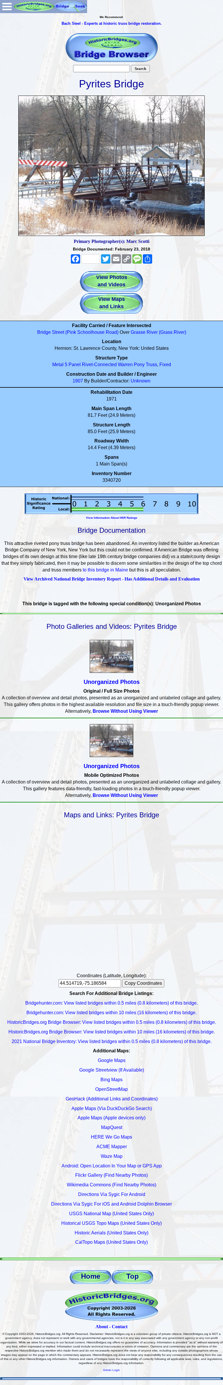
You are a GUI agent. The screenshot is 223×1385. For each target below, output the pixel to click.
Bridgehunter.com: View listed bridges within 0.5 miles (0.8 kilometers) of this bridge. (111, 1003)
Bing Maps (111, 1079)
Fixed (165, 364)
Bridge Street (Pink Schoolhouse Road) (77, 332)
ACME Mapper (111, 1146)
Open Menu (7, 6)
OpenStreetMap (111, 1089)
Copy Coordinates (143, 983)
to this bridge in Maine (105, 569)
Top (132, 1276)
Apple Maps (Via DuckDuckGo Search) (111, 1108)
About (102, 1326)
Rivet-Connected (99, 364)
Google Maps (111, 1060)
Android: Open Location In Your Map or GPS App (112, 1165)
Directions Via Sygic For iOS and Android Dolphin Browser (111, 1203)
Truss (151, 364)
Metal (58, 364)
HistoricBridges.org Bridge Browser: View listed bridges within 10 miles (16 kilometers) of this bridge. (111, 1031)
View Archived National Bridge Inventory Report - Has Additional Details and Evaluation (112, 578)
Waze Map (112, 1156)
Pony (139, 364)
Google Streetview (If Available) (111, 1070)
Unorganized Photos (112, 682)
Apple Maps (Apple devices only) (111, 1117)
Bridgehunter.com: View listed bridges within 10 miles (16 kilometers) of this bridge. (111, 1012)
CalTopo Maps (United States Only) (111, 1242)
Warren (125, 364)
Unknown (140, 380)
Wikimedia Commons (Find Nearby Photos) (111, 1184)
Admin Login (111, 1370)
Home (90, 1276)
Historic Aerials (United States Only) (111, 1232)
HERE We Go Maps (111, 1137)
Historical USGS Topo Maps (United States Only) (111, 1223)
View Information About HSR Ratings (111, 517)
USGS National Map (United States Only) (111, 1213)
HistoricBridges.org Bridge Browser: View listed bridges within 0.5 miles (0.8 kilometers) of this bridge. (111, 1022)
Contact (119, 1326)
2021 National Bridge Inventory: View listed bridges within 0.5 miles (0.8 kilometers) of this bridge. (112, 1041)
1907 (78, 380)
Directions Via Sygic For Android (111, 1194)
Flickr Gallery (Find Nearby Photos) (111, 1175)
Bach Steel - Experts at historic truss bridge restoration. (112, 23)
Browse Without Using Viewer (125, 711)
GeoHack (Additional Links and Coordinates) (112, 1098)
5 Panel (73, 364)
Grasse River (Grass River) (158, 332)
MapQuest (111, 1127)
